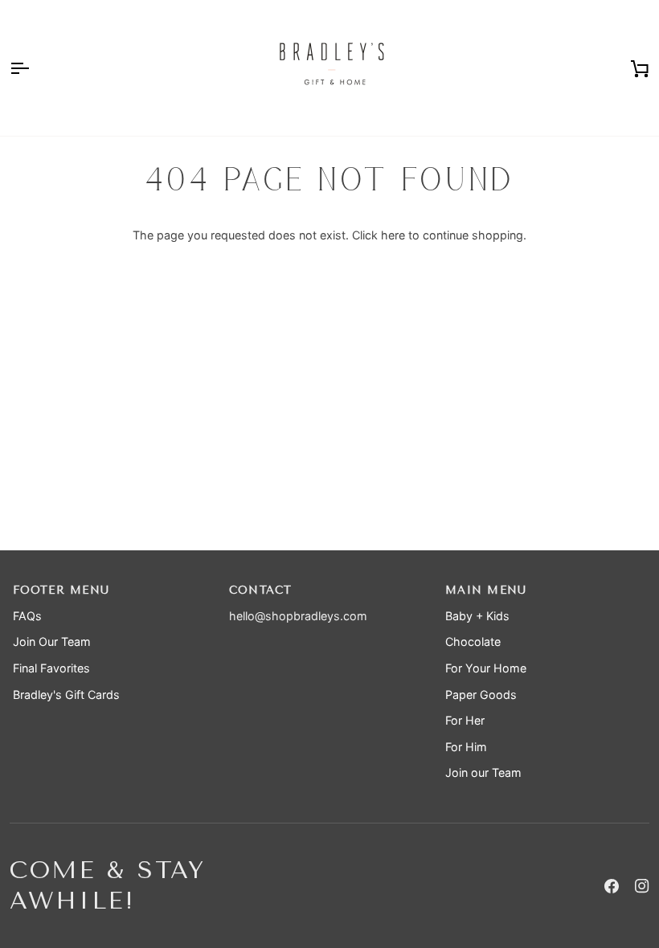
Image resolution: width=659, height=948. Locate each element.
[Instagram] (642, 886)
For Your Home (485, 668)
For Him (466, 747)
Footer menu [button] (61, 590)
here (393, 235)
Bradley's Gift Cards (66, 694)
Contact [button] (261, 590)
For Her (465, 720)
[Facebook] (611, 886)
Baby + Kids (477, 616)
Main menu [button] (485, 590)
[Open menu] (34, 68)
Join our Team (483, 772)
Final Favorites (51, 668)
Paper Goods (481, 694)
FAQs (27, 616)
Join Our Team (52, 641)
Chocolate (473, 641)
